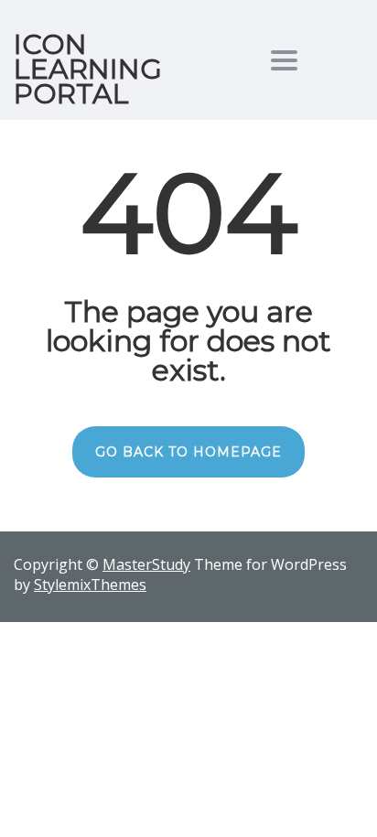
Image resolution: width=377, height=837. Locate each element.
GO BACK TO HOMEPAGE (188, 452)
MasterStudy (146, 564)
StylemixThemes (90, 584)
